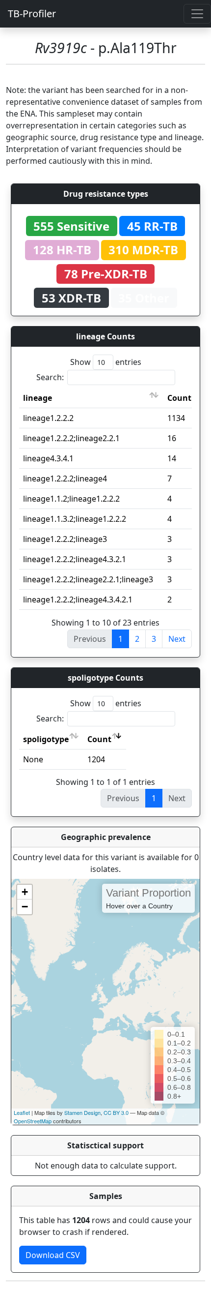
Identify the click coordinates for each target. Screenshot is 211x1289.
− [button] (25, 906)
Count (179, 397)
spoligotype (46, 739)
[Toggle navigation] (197, 14)
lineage (37, 397)
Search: (50, 377)
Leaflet (22, 1112)
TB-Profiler (32, 13)
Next (176, 638)
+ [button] (25, 892)
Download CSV (53, 1255)
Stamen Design (82, 1112)
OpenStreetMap (33, 1121)
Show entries (105, 362)
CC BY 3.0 (116, 1112)
